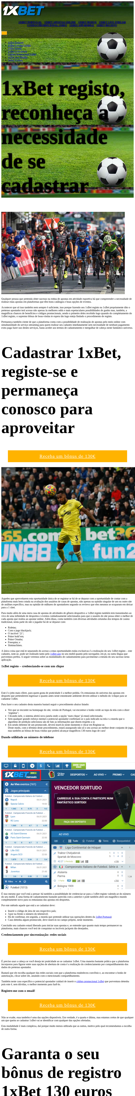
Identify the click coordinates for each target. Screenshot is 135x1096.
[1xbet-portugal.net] (24, 16)
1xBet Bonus (87, 22)
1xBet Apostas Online (60, 22)
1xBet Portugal (30, 22)
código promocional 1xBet (90, 981)
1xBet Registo (106, 25)
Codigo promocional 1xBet (47, 25)
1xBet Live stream (112, 22)
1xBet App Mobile (81, 25)
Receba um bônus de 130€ (67, 456)
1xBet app (55, 653)
